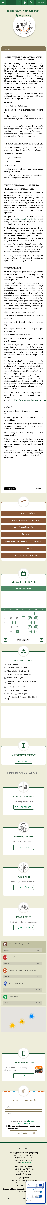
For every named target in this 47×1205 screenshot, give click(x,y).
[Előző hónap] (5, 640)
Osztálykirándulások (25, 527)
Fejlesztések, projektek (16, 983)
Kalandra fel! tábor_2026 (15, 678)
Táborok (25, 534)
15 (36, 622)
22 (36, 627)
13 (23, 622)
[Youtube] (25, 2)
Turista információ (14, 996)
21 (30, 627)
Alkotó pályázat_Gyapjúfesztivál (18, 671)
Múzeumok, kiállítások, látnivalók (19, 944)
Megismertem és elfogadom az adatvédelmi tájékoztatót (24, 1127)
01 (36, 613)
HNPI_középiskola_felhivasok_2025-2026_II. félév (22, 698)
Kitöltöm (22, 761)
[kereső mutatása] (31, 2)
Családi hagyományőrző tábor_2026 (19, 674)
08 (36, 618)
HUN (39, 2)
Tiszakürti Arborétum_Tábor (17, 668)
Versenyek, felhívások (24, 513)
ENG (42, 2)
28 (30, 631)
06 (23, 618)
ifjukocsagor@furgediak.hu (25, 219)
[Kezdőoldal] (24, 27)
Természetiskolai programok (25, 520)
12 (17, 622)
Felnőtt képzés (25, 548)
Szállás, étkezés (14, 957)
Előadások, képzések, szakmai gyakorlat (25, 541)
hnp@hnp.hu (26, 1163)
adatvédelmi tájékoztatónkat (27, 1122)
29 (36, 631)
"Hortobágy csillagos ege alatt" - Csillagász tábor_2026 (22, 682)
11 (11, 622)
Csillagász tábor (12, 664)
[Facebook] (18, 2)
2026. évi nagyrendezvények (17, 694)
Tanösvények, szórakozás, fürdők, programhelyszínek (24, 970)
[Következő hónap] (41, 640)
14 (30, 622)
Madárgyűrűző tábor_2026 (16, 687)
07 (30, 618)
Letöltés (22, 1076)
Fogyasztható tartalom (25, 555)
